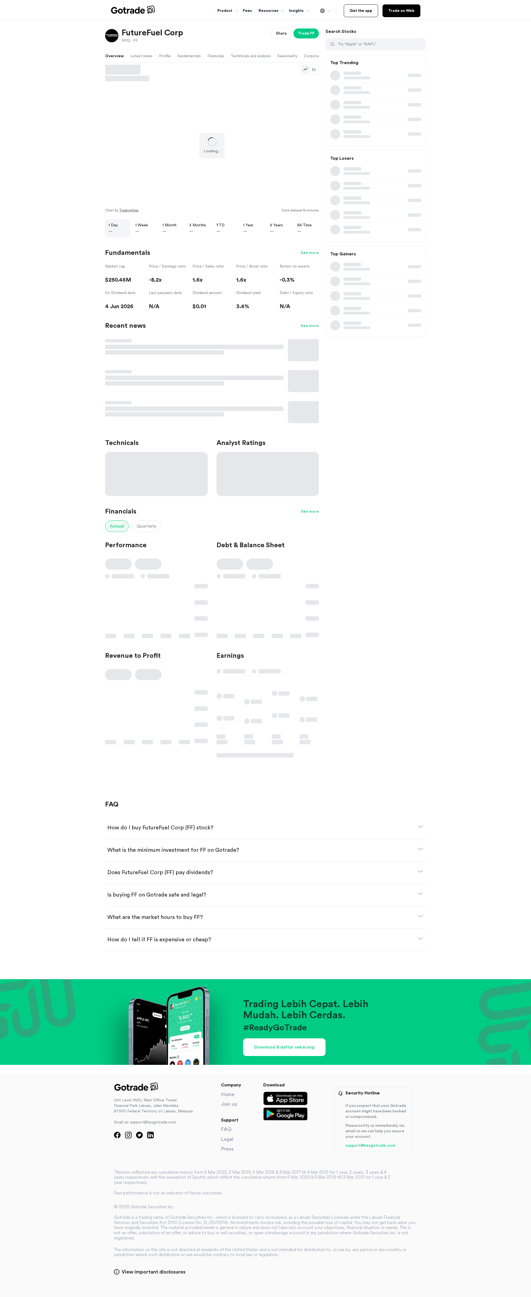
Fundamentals (189, 56)
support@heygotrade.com (370, 1145)
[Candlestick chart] (314, 69)
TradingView (129, 210)
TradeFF (306, 33)
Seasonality (287, 56)
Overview (114, 56)
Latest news (141, 56)
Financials (215, 56)
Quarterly (146, 526)
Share (281, 33)
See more (310, 253)
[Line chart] (305, 69)
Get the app (361, 11)
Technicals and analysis (251, 56)
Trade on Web (401, 11)
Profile (165, 56)
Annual (117, 526)
